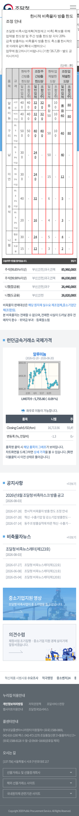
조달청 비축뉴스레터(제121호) (33, 571)
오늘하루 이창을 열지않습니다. (15, 261)
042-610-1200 (10, 735)
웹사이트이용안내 (13, 709)
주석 (73, 419)
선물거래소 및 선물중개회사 (23, 772)
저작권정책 (35, 704)
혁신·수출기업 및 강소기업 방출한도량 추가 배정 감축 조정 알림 (41, 517)
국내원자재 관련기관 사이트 (23, 793)
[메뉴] (73, 8)
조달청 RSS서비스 (39, 709)
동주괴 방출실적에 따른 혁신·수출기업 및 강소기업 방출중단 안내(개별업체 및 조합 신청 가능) (41, 523)
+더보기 (71, 483)
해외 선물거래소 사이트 (21, 783)
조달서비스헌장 (55, 704)
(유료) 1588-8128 (12, 740)
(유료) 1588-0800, (53, 730)
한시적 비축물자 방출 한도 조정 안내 (36, 511)
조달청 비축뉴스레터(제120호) (33, 577)
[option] (21, 678)
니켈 (53, 419)
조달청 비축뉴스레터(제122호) (33, 564)
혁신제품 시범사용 (21, 678)
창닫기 (73, 261)
